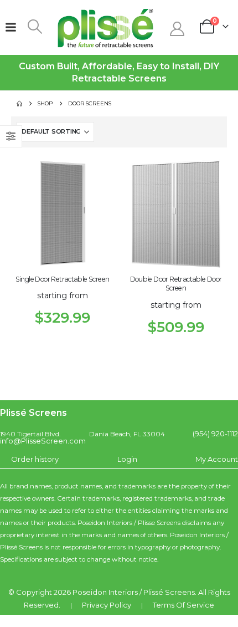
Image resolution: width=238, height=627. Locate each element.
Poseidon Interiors (105, 592)
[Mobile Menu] (10, 27)
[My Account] (176, 29)
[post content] (62, 217)
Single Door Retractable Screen (62, 279)
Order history (35, 459)
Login (127, 459)
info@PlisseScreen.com (43, 440)
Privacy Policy (106, 604)
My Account (216, 459)
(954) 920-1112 (215, 433)
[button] (34, 26)
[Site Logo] (106, 27)
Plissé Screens (169, 592)
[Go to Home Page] (19, 104)
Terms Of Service (183, 604)
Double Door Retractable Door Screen (176, 283)
